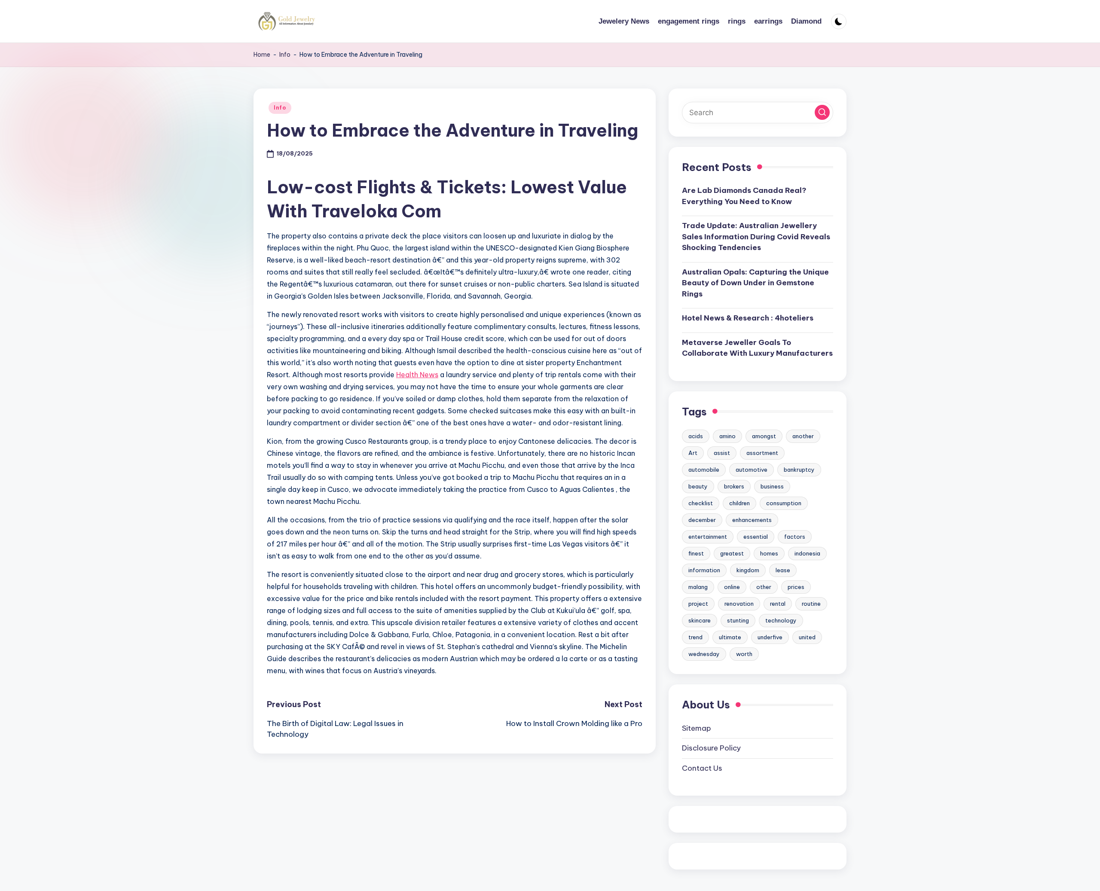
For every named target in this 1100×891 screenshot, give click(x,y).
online (732, 586)
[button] (822, 112)
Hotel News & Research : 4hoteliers (747, 318)
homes (769, 553)
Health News (417, 374)
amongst (764, 436)
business (772, 486)
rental (777, 603)
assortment (762, 452)
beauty (698, 486)
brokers (734, 486)
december (702, 519)
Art (692, 452)
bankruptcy (799, 469)
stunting (738, 620)
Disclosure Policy (711, 748)
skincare (699, 620)
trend (695, 637)
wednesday (704, 653)
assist (722, 452)
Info (284, 54)
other (763, 586)
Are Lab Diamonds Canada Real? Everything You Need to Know (744, 196)
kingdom (747, 570)
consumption (783, 503)
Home (262, 54)
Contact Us (702, 768)
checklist (700, 503)
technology (781, 620)
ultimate (730, 637)
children (739, 503)
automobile (703, 469)
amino (727, 436)
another (803, 436)
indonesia (807, 553)
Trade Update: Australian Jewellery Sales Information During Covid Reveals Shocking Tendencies (756, 236)
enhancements (752, 519)
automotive (751, 469)
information (704, 570)
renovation (739, 603)
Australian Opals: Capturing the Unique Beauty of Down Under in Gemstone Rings (755, 283)
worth (744, 653)
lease (783, 570)
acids (695, 436)
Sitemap (696, 728)
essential (755, 536)
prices (796, 586)
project (698, 603)
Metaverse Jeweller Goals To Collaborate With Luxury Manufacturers (757, 348)
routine (811, 603)
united (807, 637)
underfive (770, 637)
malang (698, 586)
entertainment (707, 536)
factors (794, 536)
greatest (732, 553)
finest (696, 553)
